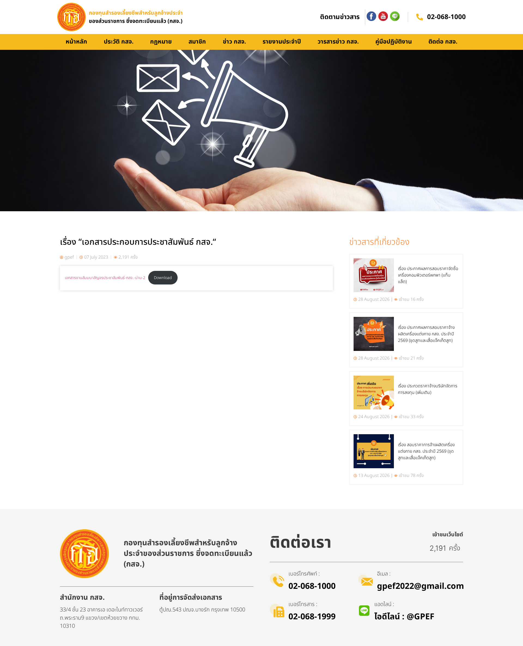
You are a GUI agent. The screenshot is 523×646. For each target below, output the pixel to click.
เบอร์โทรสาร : (302, 604)
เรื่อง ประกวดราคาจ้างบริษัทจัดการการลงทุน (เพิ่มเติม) (427, 389)
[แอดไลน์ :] (364, 611)
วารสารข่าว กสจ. (338, 41)
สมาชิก (197, 41)
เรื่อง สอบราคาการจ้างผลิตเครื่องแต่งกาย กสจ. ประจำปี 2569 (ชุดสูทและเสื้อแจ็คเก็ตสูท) (426, 451)
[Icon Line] (395, 16)
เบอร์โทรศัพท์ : (304, 574)
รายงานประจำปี (282, 41)
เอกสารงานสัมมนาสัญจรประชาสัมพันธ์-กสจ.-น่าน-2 (105, 278)
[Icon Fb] (371, 16)
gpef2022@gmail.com (420, 586)
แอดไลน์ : (384, 604)
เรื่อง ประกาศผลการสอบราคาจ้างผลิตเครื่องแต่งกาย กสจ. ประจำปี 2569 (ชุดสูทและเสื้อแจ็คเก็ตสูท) (426, 334)
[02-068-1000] (419, 17)
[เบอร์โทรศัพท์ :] (277, 580)
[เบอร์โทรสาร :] (277, 610)
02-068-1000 (446, 17)
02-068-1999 (312, 617)
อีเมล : (384, 574)
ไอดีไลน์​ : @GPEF (404, 617)
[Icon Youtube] (383, 16)
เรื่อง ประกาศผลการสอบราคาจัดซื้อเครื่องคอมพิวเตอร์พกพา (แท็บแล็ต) (428, 275)
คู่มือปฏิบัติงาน (393, 41)
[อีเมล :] (365, 580)
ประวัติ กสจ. (118, 41)
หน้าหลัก (76, 41)
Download (163, 278)
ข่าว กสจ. (234, 41)
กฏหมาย (161, 41)
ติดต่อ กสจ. (442, 41)
